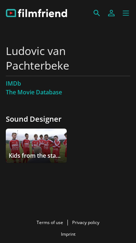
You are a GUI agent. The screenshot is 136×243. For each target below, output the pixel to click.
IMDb (13, 83)
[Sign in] (111, 13)
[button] (126, 13)
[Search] (97, 13)
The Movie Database (34, 92)
